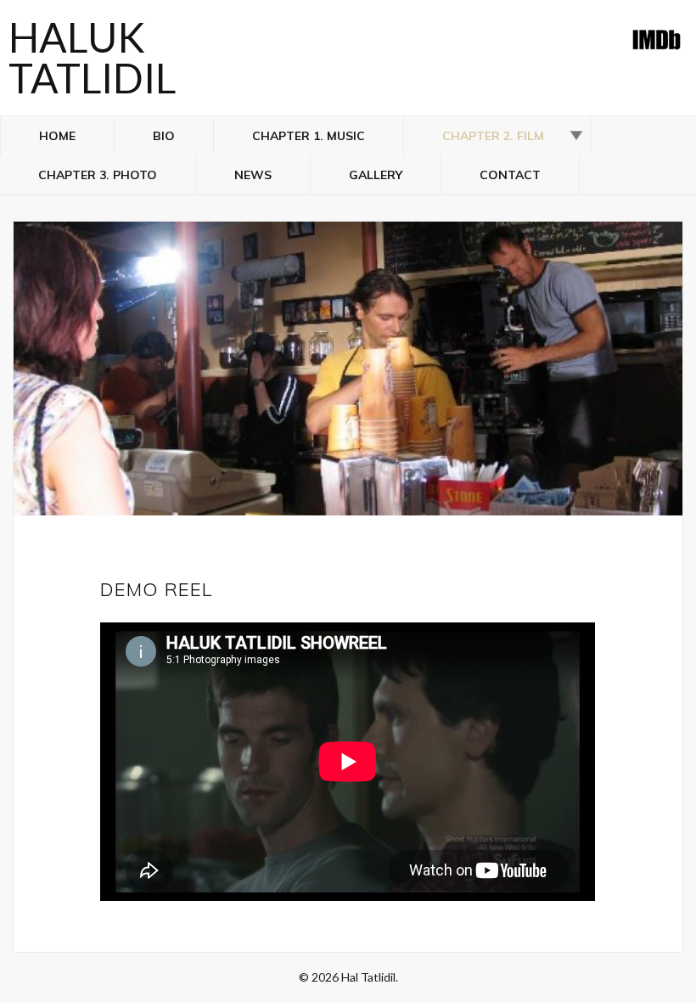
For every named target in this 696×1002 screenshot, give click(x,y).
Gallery (375, 175)
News (253, 175)
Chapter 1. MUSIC (308, 136)
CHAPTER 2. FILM (493, 136)
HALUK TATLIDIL (92, 57)
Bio (164, 136)
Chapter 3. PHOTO (97, 175)
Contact (510, 175)
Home (57, 136)
